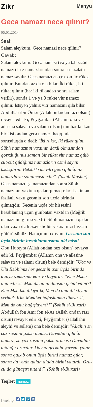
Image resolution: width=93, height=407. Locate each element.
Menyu (84, 6)
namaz (23, 381)
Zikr (7, 6)
